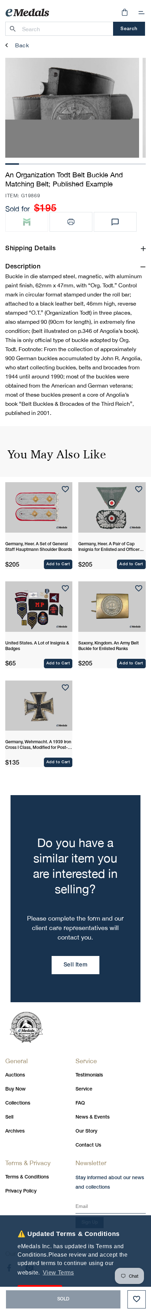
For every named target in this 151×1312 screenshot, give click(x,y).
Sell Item (75, 965)
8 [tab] (108, 163)
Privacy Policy (21, 1191)
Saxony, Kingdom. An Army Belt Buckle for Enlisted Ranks (108, 646)
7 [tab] (94, 163)
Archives (15, 1131)
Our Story (86, 1131)
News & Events (93, 1117)
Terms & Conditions (27, 1177)
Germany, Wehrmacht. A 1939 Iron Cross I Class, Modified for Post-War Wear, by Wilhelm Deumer (38, 745)
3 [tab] (39, 163)
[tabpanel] (72, 107)
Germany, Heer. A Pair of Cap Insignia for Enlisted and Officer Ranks (108, 547)
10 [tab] (137, 163)
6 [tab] (81, 163)
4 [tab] (53, 163)
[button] (141, 12)
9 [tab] (122, 163)
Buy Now (15, 1089)
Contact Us (88, 1145)
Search (129, 29)
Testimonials (89, 1075)
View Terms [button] (58, 1273)
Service (84, 1089)
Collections (17, 1103)
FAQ (80, 1103)
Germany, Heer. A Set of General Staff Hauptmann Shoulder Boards (38, 547)
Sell (9, 1117)
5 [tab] (67, 163)
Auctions (15, 1075)
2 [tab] (26, 163)
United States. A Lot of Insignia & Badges (37, 646)
